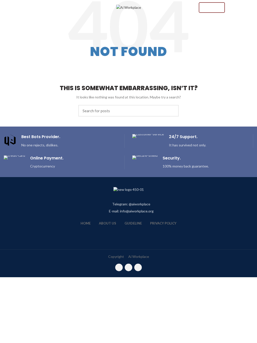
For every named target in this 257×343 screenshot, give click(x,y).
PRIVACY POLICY (163, 223)
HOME (86, 223)
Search (172, 111)
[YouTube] (128, 267)
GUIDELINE (133, 223)
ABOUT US (107, 223)
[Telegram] (138, 267)
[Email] (119, 267)
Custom (211, 8)
